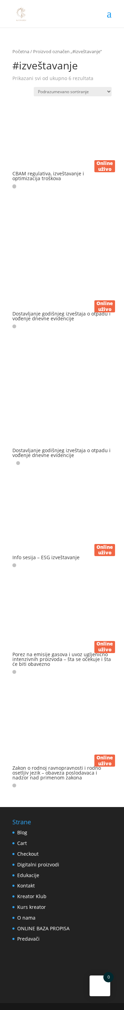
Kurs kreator (31, 907)
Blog (22, 832)
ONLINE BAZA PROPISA (43, 928)
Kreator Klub (31, 896)
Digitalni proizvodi (38, 864)
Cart (22, 843)
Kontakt (26, 885)
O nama (26, 917)
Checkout (28, 854)
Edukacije (28, 875)
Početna (20, 51)
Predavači (28, 938)
